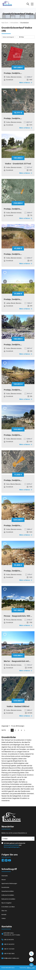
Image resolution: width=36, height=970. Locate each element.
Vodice (4, 918)
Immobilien (14, 23)
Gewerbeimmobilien (8, 891)
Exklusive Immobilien (8, 895)
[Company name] (7, 4)
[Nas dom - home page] (11, 817)
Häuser (4, 879)
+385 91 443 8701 (9, 944)
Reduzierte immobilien (8, 899)
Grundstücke (5, 887)
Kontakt (4, 914)
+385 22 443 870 (9, 939)
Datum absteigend (8, 37)
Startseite (5, 875)
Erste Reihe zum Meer (8, 906)
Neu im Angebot (6, 903)
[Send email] (31, 965)
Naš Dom (5, 23)
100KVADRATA (30, 967)
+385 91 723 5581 (9, 949)
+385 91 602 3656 (9, 953)
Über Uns (4, 910)
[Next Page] (24, 730)
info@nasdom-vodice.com (11, 958)
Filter (22, 37)
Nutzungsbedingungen (11, 847)
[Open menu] (32, 4)
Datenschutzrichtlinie (11, 845)
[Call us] (31, 953)
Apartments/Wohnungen (9, 883)
